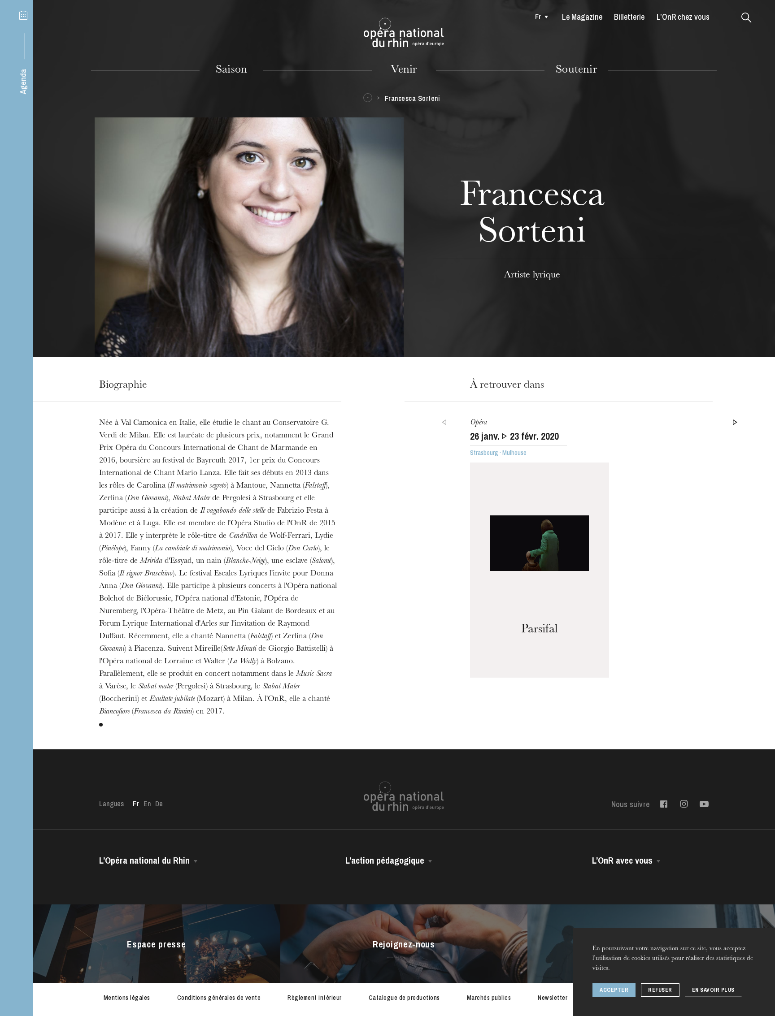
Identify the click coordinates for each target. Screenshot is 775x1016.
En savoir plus (713, 990)
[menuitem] (538, 16)
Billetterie (629, 16)
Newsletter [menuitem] (552, 998)
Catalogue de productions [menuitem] (404, 998)
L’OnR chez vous (683, 16)
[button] (746, 18)
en (147, 803)
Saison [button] (231, 70)
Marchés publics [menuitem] (489, 998)
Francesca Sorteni (412, 98)
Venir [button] (404, 70)
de (159, 803)
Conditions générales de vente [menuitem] (219, 998)
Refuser (660, 990)
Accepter (614, 990)
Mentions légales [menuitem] (127, 998)
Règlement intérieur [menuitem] (314, 998)
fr (538, 17)
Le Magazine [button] (582, 16)
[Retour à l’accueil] (404, 32)
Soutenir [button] (576, 70)
